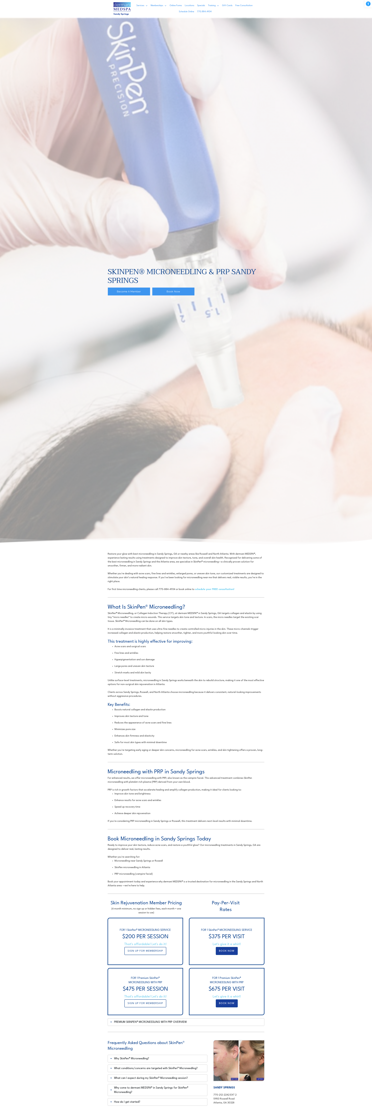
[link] (368, 4)
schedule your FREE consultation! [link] (214, 589)
